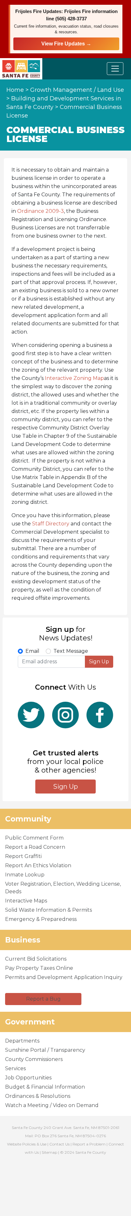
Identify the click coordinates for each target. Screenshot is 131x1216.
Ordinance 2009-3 (40, 211)
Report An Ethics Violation (38, 865)
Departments (22, 1041)
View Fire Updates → (66, 43)
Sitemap (49, 1152)
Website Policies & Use (26, 1144)
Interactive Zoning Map (74, 378)
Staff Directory (50, 524)
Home (15, 89)
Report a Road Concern (35, 847)
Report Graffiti (23, 856)
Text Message (70, 651)
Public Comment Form (34, 838)
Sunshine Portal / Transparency (45, 1050)
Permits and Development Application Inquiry (63, 977)
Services (15, 1068)
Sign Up (99, 662)
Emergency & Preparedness (41, 919)
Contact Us (59, 1144)
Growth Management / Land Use (77, 89)
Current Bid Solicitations (35, 959)
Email (32, 651)
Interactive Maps (26, 901)
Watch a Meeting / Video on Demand (52, 1105)
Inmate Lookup (25, 875)
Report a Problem (89, 1144)
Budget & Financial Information (45, 1087)
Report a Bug (43, 999)
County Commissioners (34, 1059)
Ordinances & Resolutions (37, 1096)
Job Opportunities (28, 1078)
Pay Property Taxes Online (39, 968)
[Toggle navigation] (115, 68)
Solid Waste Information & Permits (48, 910)
